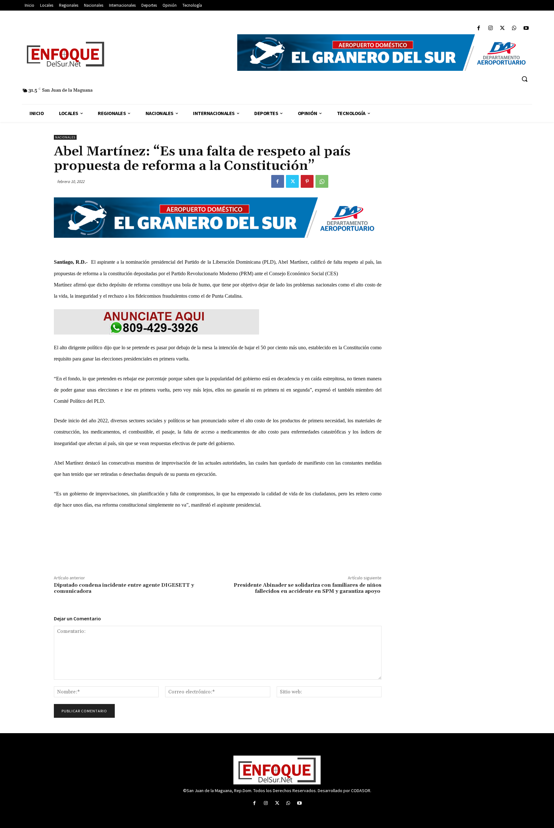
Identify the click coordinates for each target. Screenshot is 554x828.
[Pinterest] (307, 181)
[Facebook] (478, 28)
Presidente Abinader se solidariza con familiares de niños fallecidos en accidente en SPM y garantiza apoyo (308, 588)
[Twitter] (502, 28)
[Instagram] (490, 28)
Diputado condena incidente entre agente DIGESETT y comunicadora (124, 588)
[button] (524, 79)
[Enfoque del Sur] (126, 54)
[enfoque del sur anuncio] (218, 322)
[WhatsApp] (514, 28)
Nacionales (65, 137)
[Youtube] (526, 28)
